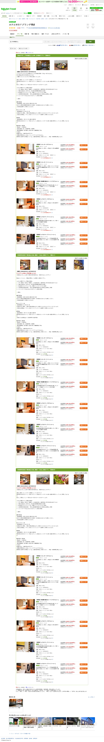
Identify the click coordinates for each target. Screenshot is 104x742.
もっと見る (90, 697)
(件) (22, 27)
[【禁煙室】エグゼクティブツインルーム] (26, 221)
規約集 (30, 738)
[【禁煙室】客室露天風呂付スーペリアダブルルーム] (26, 186)
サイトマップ (78, 4)
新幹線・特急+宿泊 (88, 45)
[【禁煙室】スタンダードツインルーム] (26, 167)
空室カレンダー (83, 145)
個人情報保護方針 (10, 738)
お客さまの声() (55, 34)
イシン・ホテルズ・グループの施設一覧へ (21, 733)
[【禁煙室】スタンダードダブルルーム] (26, 149)
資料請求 (35, 738)
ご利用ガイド (71, 4)
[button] (22, 700)
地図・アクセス (45, 34)
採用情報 (26, 738)
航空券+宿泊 (64, 45)
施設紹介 (12, 34)
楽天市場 (92, 4)
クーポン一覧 (66, 34)
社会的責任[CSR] (19, 738)
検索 (90, 41)
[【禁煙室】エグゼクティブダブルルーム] (26, 203)
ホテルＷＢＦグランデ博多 (22, 24)
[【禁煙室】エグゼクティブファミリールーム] (26, 239)
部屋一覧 (27, 34)
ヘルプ (65, 4)
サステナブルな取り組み (55, 27)
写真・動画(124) (35, 34)
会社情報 (3, 738)
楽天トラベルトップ (13, 18)
